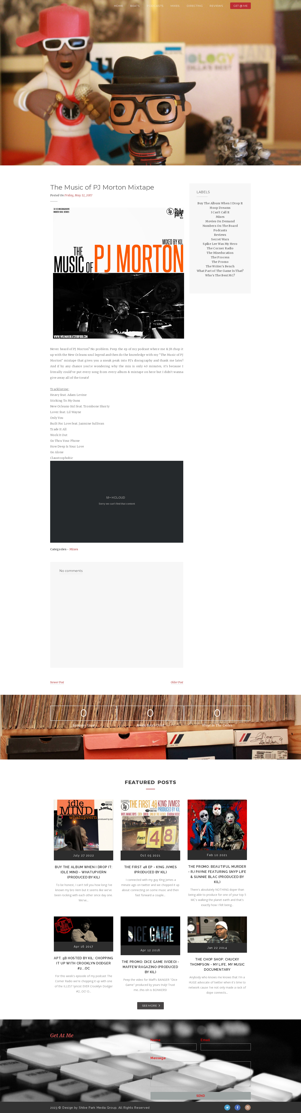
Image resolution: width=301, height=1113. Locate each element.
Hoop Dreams (220, 208)
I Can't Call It (220, 212)
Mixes (175, 5)
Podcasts (155, 5)
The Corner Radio (220, 248)
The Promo (220, 262)
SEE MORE (149, 1005)
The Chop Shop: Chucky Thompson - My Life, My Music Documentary (217, 964)
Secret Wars (220, 239)
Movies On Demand (220, 221)
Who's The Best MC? (220, 275)
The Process (220, 257)
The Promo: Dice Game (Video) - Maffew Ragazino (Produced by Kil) (150, 967)
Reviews (216, 5)
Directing (195, 5)
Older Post (177, 682)
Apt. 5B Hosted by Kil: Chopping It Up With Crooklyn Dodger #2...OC (83, 963)
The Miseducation (220, 253)
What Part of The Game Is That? (220, 271)
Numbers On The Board (220, 226)
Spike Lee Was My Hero (220, 244)
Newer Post (57, 682)
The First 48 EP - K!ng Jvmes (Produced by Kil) (150, 869)
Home (118, 5)
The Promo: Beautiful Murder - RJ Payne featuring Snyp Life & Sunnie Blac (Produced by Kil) (217, 874)
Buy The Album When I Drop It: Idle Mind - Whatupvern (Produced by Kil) (83, 872)
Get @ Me (240, 5)
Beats (135, 5)
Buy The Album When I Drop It (220, 203)
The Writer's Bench (220, 266)
